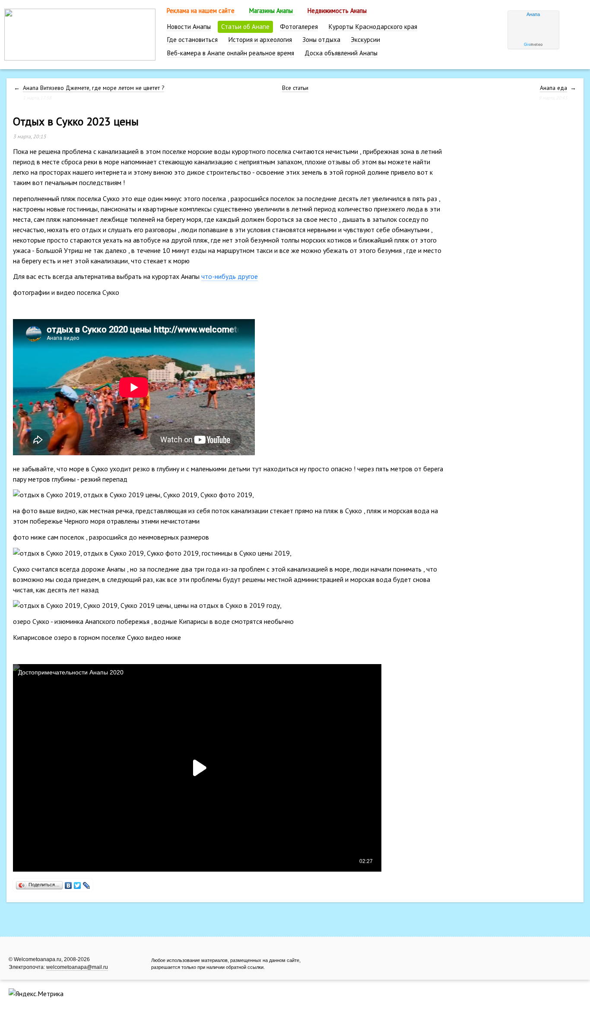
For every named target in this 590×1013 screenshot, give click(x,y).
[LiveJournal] (86, 883)
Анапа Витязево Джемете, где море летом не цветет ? (93, 88)
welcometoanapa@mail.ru (77, 967)
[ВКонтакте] (68, 883)
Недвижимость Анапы (337, 10)
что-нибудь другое (229, 276)
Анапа (533, 14)
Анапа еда (553, 88)
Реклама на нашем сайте (201, 10)
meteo (533, 44)
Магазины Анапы (272, 10)
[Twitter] (77, 883)
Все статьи (295, 88)
